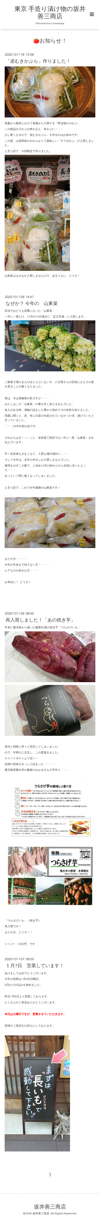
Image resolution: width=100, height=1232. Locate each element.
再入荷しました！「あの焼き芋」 (40, 620)
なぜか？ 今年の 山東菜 (32, 303)
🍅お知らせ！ (50, 41)
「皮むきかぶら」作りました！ (38, 61)
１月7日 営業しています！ (35, 965)
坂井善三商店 (50, 1207)
